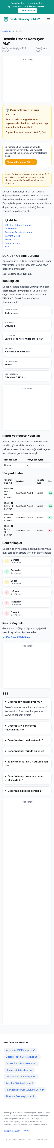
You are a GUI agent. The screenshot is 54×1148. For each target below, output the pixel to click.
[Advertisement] (27, 80)
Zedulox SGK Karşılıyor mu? (19, 1083)
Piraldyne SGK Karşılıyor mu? (20, 1096)
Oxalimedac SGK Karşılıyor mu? (21, 1076)
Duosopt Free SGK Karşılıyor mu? (22, 1057)
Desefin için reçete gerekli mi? (26, 790)
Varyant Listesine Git (21, 162)
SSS (7, 246)
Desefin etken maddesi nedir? (25, 740)
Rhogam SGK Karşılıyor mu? (19, 1070)
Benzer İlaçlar (12, 239)
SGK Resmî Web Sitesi (17, 637)
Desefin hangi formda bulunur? (26, 750)
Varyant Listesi (13, 236)
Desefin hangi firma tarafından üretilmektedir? (24, 778)
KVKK (26, 1131)
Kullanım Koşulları (12, 1131)
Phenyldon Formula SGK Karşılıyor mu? (25, 1089)
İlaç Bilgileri (11, 228)
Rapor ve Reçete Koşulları (18, 232)
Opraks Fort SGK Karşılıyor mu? (21, 1063)
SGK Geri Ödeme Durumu (18, 225)
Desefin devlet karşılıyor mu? (25, 701)
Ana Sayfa (6, 31)
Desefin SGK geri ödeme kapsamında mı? (20, 727)
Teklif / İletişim (27, 10)
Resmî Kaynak (12, 243)
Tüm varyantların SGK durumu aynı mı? (26, 763)
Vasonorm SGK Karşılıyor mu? (20, 1050)
